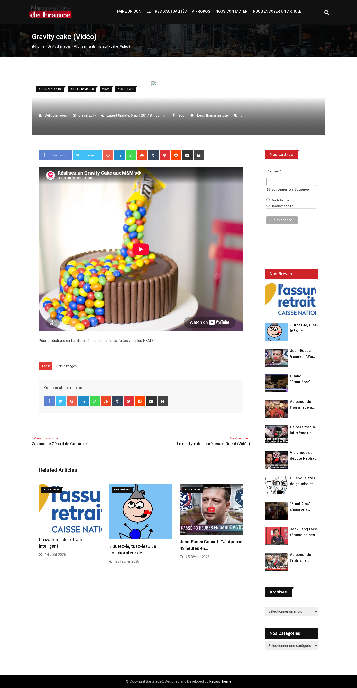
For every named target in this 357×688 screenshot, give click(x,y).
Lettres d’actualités (167, 11)
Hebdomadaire (281, 206)
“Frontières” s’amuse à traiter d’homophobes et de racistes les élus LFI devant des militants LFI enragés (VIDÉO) (302, 506)
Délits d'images (59, 46)
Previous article (46, 438)
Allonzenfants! (85, 46)
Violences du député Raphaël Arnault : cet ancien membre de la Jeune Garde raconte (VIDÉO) (303, 455)
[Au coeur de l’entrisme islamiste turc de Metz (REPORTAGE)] (276, 562)
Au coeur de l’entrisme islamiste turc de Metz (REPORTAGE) (302, 557)
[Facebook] (49, 401)
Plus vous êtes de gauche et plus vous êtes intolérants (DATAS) (302, 481)
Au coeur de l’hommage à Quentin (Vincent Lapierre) (301, 404)
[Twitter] (61, 401)
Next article (239, 438)
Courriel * (273, 171)
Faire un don (129, 11)
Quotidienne (279, 200)
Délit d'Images (66, 366)
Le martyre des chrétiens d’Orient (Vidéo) (213, 443)
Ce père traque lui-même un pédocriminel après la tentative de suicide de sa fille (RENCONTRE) (303, 430)
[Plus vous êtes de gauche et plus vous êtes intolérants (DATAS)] (276, 485)
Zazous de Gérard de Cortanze (59, 443)
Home (40, 46)
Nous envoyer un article (277, 11)
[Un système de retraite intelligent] (290, 299)
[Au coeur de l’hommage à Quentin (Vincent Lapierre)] (276, 409)
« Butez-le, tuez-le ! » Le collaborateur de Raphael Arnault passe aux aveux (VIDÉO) (304, 328)
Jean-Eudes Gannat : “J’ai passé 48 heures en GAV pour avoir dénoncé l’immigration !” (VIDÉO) (303, 353)
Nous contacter (231, 11)
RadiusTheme (220, 681)
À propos (201, 11)
